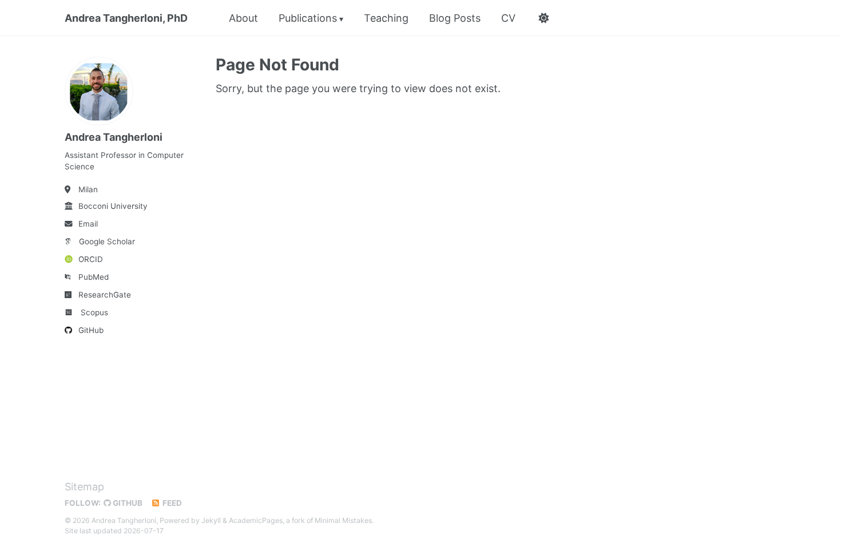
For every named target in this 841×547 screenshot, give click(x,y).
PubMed (93, 277)
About (243, 18)
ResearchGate (104, 294)
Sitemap (84, 487)
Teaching (386, 18)
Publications (308, 18)
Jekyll (211, 520)
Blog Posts (455, 18)
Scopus (94, 312)
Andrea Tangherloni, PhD (126, 18)
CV (508, 18)
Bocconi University (113, 206)
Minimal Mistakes (343, 520)
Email (88, 223)
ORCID (90, 259)
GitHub (91, 330)
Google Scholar (107, 241)
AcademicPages (256, 520)
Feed (171, 503)
